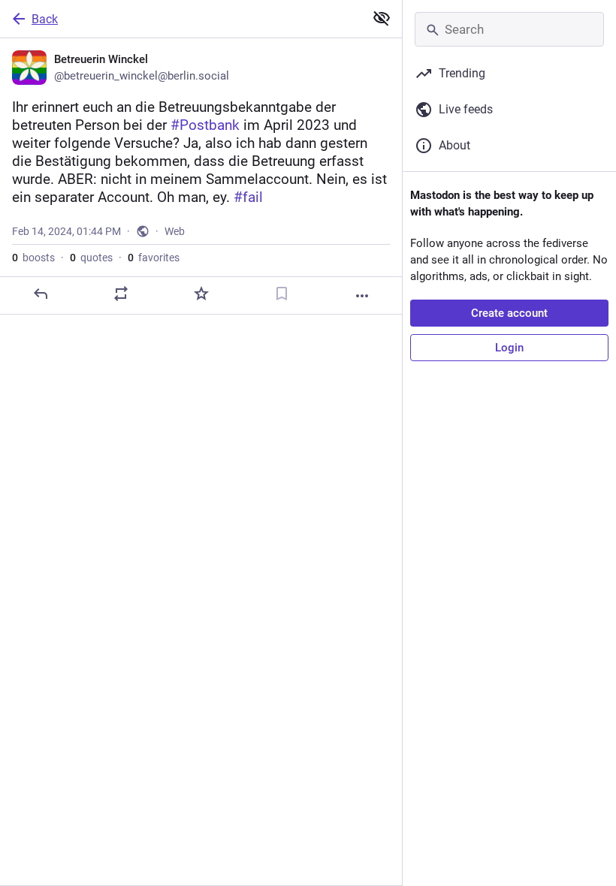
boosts (33, 258)
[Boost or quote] (121, 294)
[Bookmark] (282, 294)
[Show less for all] (381, 18)
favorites (154, 258)
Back (45, 19)
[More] (362, 296)
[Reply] (41, 294)
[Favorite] (201, 294)
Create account (509, 313)
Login (509, 347)
